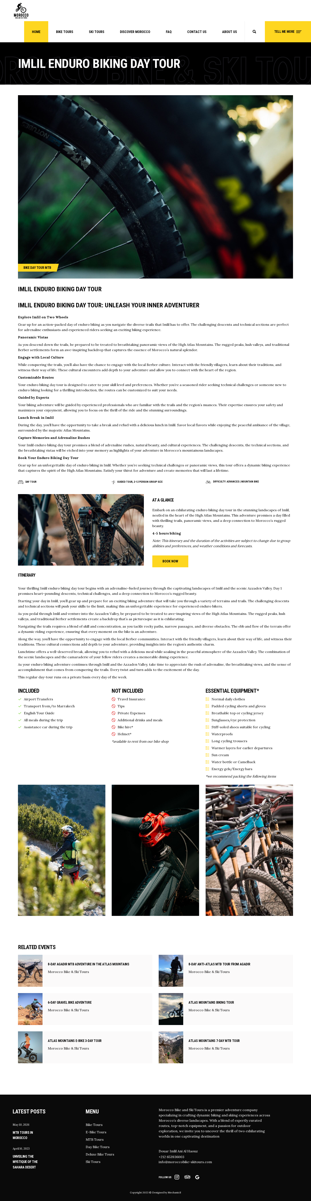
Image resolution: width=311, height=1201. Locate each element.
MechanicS (174, 1192)
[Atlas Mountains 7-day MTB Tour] (171, 1047)
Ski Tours (93, 1162)
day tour (56, 385)
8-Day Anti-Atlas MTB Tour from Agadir (219, 964)
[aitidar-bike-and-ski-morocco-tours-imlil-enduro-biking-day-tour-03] (249, 850)
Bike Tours (94, 1125)
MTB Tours (95, 1139)
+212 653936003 (171, 1157)
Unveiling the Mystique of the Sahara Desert (25, 1161)
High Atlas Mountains (195, 344)
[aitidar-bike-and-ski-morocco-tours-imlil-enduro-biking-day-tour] (61, 850)
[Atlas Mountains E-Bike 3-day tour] (30, 1047)
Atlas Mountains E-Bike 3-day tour (75, 1041)
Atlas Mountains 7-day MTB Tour (214, 1041)
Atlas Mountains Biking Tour (211, 1002)
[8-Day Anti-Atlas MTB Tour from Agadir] (171, 971)
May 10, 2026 (21, 1125)
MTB (48, 268)
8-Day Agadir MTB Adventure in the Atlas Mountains (88, 964)
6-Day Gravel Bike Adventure (69, 1002)
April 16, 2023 (21, 1148)
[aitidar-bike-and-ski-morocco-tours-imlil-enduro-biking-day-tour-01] (155, 850)
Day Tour (37, 268)
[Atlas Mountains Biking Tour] (171, 1009)
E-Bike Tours (96, 1132)
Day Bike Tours (98, 1147)
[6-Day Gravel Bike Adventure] (30, 1009)
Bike (26, 268)
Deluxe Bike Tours (100, 1154)
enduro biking (89, 324)
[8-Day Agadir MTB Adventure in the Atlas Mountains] (30, 971)
